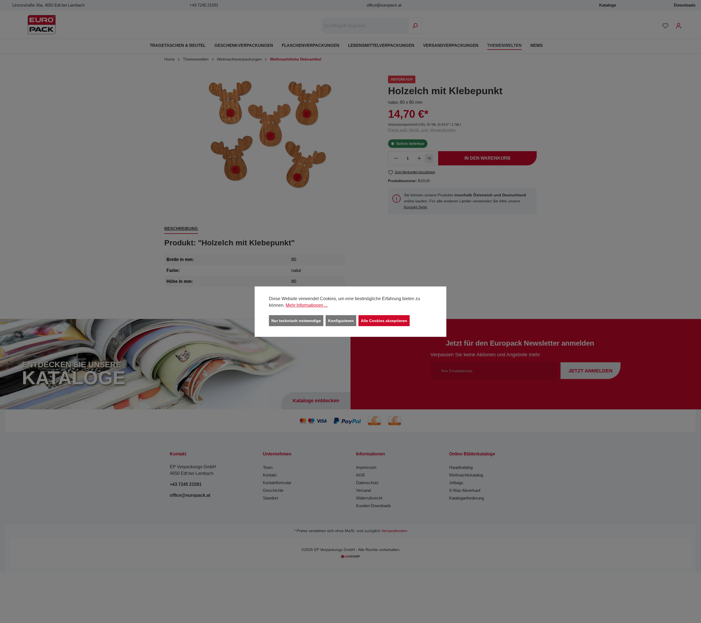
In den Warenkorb (487, 158)
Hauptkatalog (461, 467)
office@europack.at (384, 5)
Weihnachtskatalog (466, 475)
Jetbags (456, 482)
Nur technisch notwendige (296, 320)
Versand (363, 490)
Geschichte (273, 490)
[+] (419, 158)
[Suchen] (415, 26)
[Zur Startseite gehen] (41, 24)
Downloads (685, 5)
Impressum (366, 467)
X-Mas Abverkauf (464, 490)
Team (268, 467)
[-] (396, 158)
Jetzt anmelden (590, 371)
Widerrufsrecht (369, 498)
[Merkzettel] (665, 25)
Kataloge (607, 5)
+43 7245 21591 (203, 5)
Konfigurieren (341, 320)
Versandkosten (394, 531)
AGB (360, 475)
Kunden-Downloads (373, 505)
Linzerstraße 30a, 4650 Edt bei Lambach (48, 5)
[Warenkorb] (688, 23)
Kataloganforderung (466, 498)
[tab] (181, 229)
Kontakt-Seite (415, 207)
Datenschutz (367, 482)
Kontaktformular (277, 482)
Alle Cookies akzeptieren (384, 320)
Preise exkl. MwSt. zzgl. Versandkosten (422, 130)
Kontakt (270, 475)
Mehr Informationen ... (306, 305)
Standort (270, 498)
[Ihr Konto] (678, 25)
